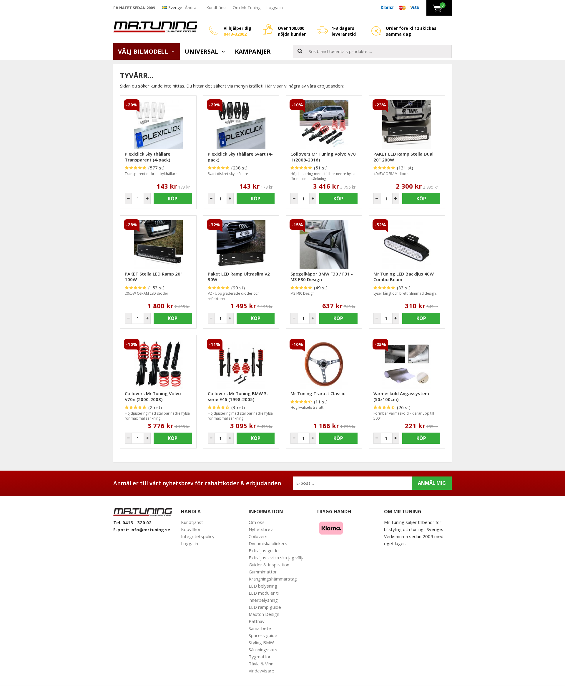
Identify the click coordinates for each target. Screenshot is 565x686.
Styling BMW (261, 642)
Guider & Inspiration (269, 565)
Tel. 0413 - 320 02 (132, 522)
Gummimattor (263, 572)
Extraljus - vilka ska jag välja (277, 557)
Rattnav (257, 621)
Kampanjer (253, 51)
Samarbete (260, 628)
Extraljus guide (264, 550)
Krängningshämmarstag (273, 579)
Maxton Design (264, 614)
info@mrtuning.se (150, 529)
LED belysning (263, 586)
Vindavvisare (261, 671)
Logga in (274, 7)
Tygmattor (260, 656)
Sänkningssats (263, 649)
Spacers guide (263, 635)
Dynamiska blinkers (268, 543)
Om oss (257, 522)
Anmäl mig (432, 483)
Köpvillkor (191, 529)
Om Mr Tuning (246, 7)
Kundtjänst (216, 7)
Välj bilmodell (144, 51)
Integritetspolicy (198, 536)
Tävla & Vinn (261, 664)
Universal (202, 51)
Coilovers (258, 536)
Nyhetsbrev (261, 529)
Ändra (190, 7)
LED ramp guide (265, 607)
